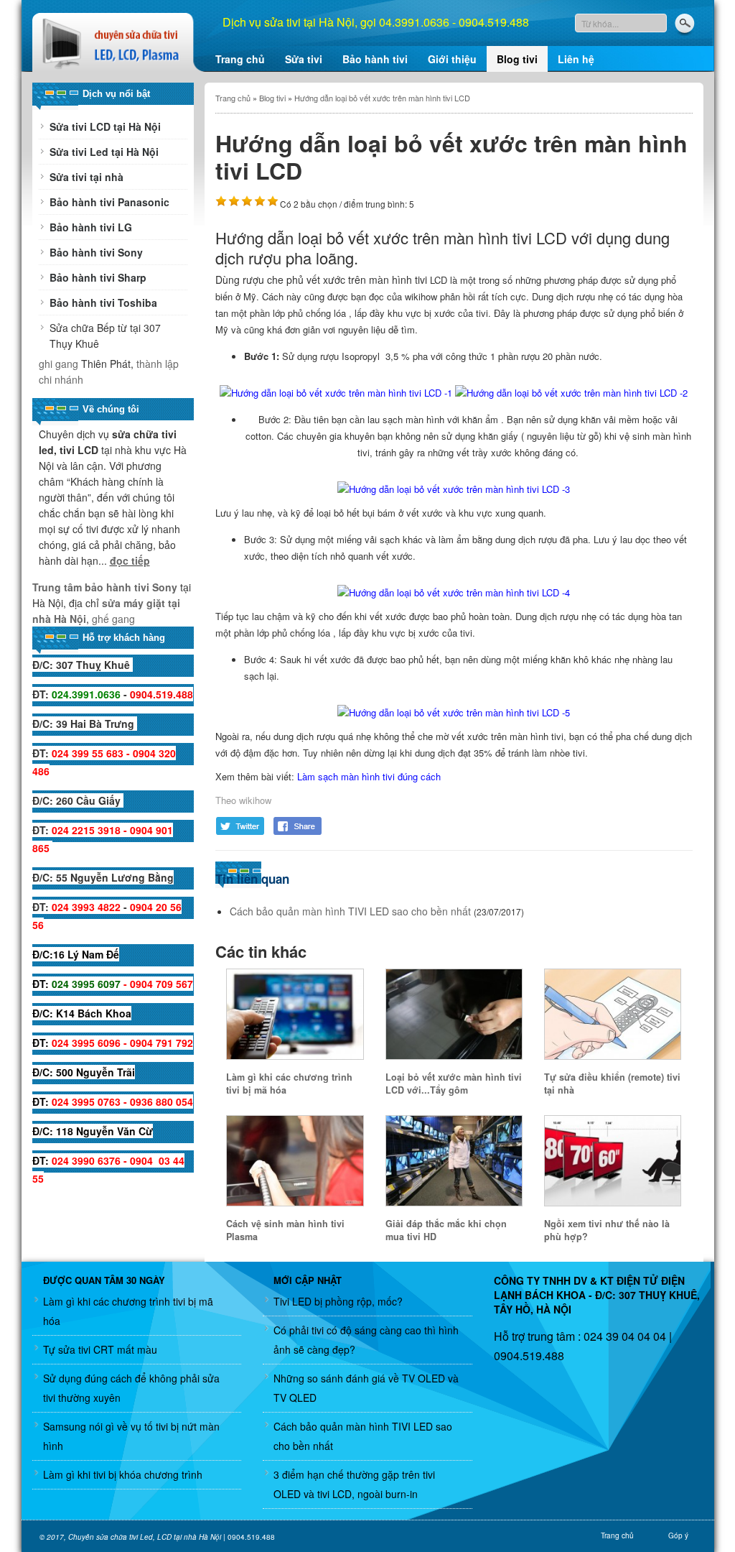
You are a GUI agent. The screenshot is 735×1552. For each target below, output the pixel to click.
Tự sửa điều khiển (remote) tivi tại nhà (612, 1083)
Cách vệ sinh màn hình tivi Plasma (285, 1230)
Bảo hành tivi (375, 59)
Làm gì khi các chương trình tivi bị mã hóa (289, 1083)
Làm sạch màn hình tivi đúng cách (369, 776)
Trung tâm (58, 587)
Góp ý (678, 1535)
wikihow (255, 800)
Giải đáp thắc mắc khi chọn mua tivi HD (446, 1230)
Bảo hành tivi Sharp (98, 277)
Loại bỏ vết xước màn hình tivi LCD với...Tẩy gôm (453, 1083)
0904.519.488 (529, 1355)
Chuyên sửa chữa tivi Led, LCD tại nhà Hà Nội (144, 1537)
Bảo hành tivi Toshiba (103, 302)
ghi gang (58, 363)
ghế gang (113, 618)
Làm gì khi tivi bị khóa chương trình (122, 1474)
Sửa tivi (303, 59)
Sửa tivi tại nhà (86, 177)
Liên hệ (576, 59)
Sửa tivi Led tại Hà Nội (104, 151)
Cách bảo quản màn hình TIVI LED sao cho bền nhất (350, 911)
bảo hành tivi (117, 587)
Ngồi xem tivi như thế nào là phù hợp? (607, 1230)
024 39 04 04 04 (623, 1336)
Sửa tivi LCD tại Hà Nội (105, 126)
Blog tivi (517, 59)
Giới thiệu (452, 59)
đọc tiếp (130, 560)
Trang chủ (240, 59)
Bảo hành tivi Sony (96, 252)
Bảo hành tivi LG (91, 227)
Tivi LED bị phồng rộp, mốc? (338, 1301)
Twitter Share (240, 826)
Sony (163, 587)
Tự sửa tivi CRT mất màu (100, 1349)
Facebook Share (298, 826)
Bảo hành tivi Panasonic (109, 202)
